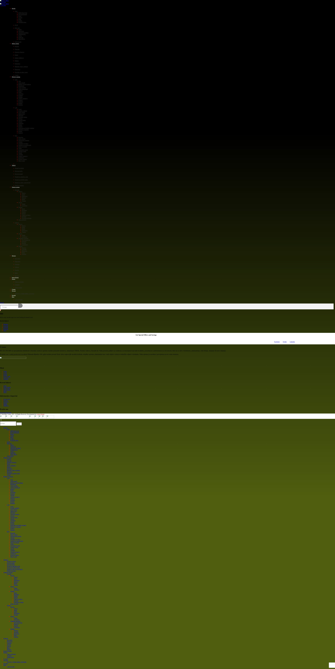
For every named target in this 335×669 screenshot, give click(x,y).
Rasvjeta (20, 137)
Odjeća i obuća (15, 43)
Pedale (20, 125)
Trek (16, 11)
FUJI (16, 25)
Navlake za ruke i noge (21, 72)
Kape (23, 209)
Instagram (8, 412)
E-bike (20, 20)
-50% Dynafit (18, 299)
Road (19, 16)
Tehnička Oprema (23, 238)
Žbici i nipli (21, 161)
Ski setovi (17, 258)
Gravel (20, 17)
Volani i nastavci (22, 98)
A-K (16, 79)
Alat (19, 81)
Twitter (285, 342)
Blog (13, 297)
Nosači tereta (22, 120)
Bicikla (13, 8)
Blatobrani (21, 86)
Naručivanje (5, 401)
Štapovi (24, 248)
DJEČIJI (20, 37)
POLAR (17, 28)
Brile (16, 273)
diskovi (20, 90)
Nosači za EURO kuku (21, 179)
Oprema (17, 264)
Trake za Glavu (26, 215)
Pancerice (17, 261)
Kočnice (20, 101)
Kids (19, 19)
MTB (19, 29)
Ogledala (20, 123)
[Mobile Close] (1, 420)
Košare (20, 103)
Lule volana (21, 112)
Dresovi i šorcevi (19, 52)
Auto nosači (21, 83)
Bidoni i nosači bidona (24, 84)
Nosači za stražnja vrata (21, 177)
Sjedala (20, 97)
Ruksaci (24, 241)
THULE (14, 165)
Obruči (20, 122)
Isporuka (5, 404)
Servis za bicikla (6, 376)
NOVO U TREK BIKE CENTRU (24, 293)
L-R (16, 107)
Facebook (277, 342)
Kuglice (20, 105)
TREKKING (22, 34)
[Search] (20, 306)
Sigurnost (5, 400)
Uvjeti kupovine (6, 399)
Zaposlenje (5, 379)
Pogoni (20, 126)
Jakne (23, 194)
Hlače (16, 55)
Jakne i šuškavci (19, 58)
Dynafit (17, 190)
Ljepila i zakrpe (22, 111)
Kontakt (5, 329)
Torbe (20, 148)
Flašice (24, 212)
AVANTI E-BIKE (23, 33)
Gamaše (24, 249)
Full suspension (22, 14)
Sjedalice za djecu (23, 143)
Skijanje (14, 255)
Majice (24, 193)
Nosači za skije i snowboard (22, 182)
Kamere (20, 95)
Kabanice (17, 63)
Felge (19, 92)
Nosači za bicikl (19, 168)
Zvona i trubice (22, 159)
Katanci (20, 100)
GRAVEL (21, 31)
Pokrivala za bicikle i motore (26, 128)
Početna (5, 324)
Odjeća (20, 191)
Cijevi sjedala (22, 87)
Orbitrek (17, 285)
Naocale (17, 49)
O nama (5, 326)
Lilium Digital (40, 414)
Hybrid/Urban (22, 22)
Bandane (24, 210)
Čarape (24, 201)
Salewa (17, 222)
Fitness (13, 279)
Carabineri (25, 244)
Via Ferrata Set (26, 240)
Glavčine (20, 94)
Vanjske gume (22, 151)
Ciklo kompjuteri (23, 89)
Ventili (20, 153)
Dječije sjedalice (11, 571)
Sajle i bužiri (21, 139)
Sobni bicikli (18, 287)
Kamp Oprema (7, 651)
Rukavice (17, 69)
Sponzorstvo (6, 378)
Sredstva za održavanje (24, 145)
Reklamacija (5, 405)
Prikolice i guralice (23, 129)
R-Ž (16, 135)
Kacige (17, 46)
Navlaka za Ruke (26, 218)
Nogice (20, 118)
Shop (4, 330)
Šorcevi (24, 198)
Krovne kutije (19, 171)
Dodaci (20, 207)
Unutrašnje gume (23, 150)
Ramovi (20, 133)
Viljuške (20, 154)
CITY (20, 36)
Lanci (20, 109)
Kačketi (24, 216)
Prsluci (17, 61)
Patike (23, 204)
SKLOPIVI (21, 39)
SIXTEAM (10, 456)
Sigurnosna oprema (23, 140)
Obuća (20, 202)
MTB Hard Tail (22, 13)
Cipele (9, 475)
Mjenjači (20, 115)
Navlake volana (22, 117)
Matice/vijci (21, 114)
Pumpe (20, 131)
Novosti (14, 291)
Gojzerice (24, 205)
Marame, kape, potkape (21, 66)
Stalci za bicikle (22, 146)
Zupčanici (21, 157)
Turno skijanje (22, 220)
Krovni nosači (19, 174)
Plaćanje (5, 403)
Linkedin (292, 342)
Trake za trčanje (19, 282)
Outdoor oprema (16, 187)
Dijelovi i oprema (16, 77)
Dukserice (24, 196)
